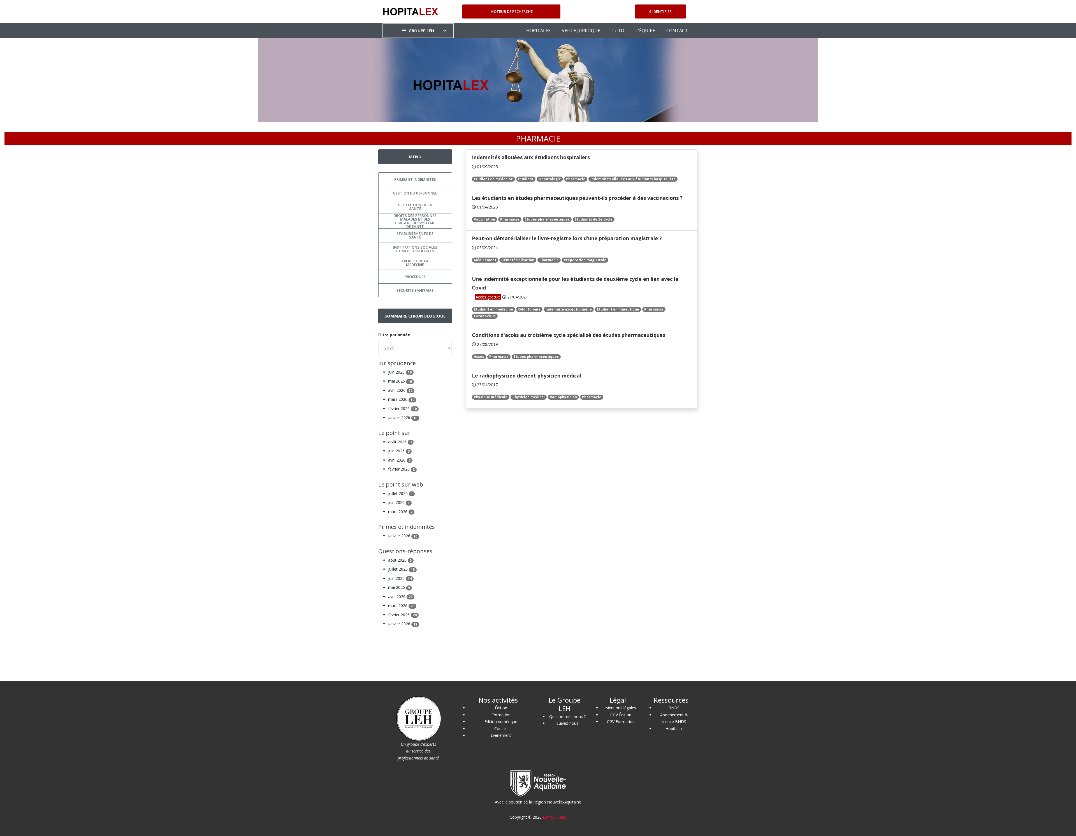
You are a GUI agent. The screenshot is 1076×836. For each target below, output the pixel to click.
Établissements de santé (414, 235)
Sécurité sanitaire (414, 290)
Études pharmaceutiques (547, 219)
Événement (501, 735)
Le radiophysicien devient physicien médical (526, 375)
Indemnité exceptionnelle (569, 309)
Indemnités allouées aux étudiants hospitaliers (531, 157)
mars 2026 (401, 399)
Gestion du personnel (415, 193)
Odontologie (550, 179)
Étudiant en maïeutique (618, 309)
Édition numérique (500, 721)
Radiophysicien (563, 397)
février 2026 (402, 408)
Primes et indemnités (415, 179)
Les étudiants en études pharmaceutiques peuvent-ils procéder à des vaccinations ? (577, 197)
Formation (501, 714)
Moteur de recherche (511, 11)
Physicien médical (529, 397)
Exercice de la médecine (415, 262)
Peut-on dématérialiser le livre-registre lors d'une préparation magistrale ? (567, 238)
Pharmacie (575, 179)
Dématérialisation (517, 260)
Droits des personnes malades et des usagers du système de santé (415, 221)
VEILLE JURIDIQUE (581, 30)
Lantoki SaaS (554, 817)
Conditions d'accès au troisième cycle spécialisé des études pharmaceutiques (568, 335)
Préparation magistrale (585, 260)
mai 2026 (400, 381)
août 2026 (400, 441)
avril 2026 (400, 390)
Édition (501, 707)
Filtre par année (394, 334)
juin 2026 (400, 372)
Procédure (415, 276)
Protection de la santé (415, 206)
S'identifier (660, 11)
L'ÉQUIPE (645, 30)
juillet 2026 (400, 493)
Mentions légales (620, 707)
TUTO (617, 30)
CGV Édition (620, 714)
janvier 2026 (402, 417)
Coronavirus (485, 316)
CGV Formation (621, 721)
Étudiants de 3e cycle (594, 219)
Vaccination (484, 219)
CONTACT (677, 30)
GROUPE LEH (421, 30)
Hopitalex (674, 728)
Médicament (485, 260)
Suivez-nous (567, 723)
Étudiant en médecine (493, 179)
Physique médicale (490, 397)
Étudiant (526, 179)
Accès (479, 356)
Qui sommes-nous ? (567, 716)
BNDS (674, 707)
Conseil (500, 728)
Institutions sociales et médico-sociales (415, 249)
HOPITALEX (538, 30)
